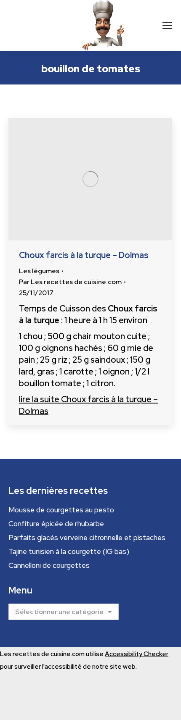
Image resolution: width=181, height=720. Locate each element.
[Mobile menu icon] (167, 25)
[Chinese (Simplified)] (19, 25)
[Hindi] (49, 25)
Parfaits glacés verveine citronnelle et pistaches (86, 537)
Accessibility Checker (136, 654)
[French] (34, 25)
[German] (42, 25)
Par (70, 281)
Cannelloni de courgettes (49, 565)
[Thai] (72, 25)
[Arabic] (11, 25)
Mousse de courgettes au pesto (61, 509)
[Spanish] (64, 25)
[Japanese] (57, 25)
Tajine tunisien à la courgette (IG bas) (68, 551)
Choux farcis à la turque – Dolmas (84, 255)
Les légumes (39, 270)
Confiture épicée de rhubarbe (56, 523)
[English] (27, 25)
